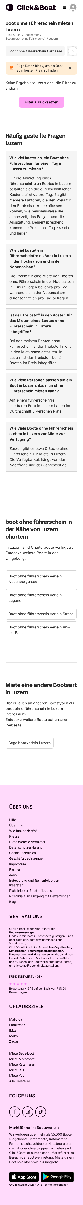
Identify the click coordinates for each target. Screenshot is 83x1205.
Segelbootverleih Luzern (30, 742)
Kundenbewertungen (25, 976)
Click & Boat (13, 35)
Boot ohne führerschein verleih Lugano (35, 598)
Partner (14, 869)
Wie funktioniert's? (23, 831)
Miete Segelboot (21, 1053)
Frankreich (17, 1025)
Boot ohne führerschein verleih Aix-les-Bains (39, 630)
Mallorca (15, 1019)
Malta (13, 1036)
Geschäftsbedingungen (26, 858)
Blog (12, 902)
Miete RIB (16, 1070)
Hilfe (12, 820)
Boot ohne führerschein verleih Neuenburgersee (35, 579)
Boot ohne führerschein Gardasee (35, 51)
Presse (14, 836)
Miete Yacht (18, 1075)
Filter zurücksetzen (42, 102)
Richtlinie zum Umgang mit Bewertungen (39, 896)
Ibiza (13, 1030)
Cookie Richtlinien (22, 853)
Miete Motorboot (22, 1059)
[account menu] (73, 7)
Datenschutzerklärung (26, 847)
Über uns (16, 825)
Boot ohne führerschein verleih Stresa (41, 613)
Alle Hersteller (19, 1081)
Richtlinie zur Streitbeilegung (30, 890)
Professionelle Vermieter (27, 842)
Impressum (17, 864)
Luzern (53, 38)
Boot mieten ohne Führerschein (26, 38)
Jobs (13, 875)
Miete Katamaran (22, 1064)
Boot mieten (31, 35)
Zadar (13, 1041)
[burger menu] (64, 7)
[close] (70, 68)
